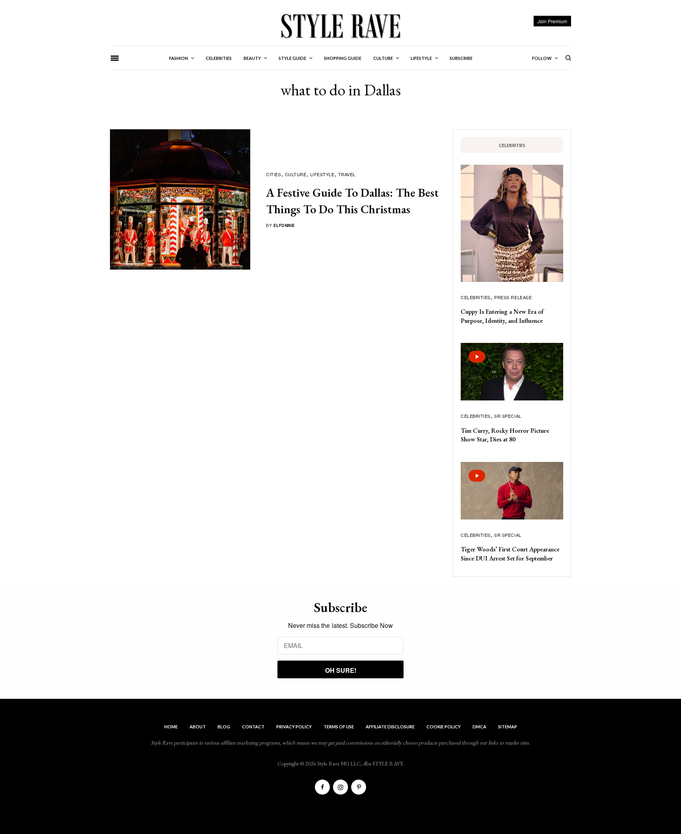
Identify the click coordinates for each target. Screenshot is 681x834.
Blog (224, 726)
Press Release (513, 297)
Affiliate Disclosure (390, 726)
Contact (253, 726)
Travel (346, 174)
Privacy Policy (294, 726)
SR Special (507, 416)
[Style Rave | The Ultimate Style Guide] (340, 25)
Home (171, 726)
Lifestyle (322, 174)
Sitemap (507, 726)
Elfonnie (284, 225)
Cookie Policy (443, 726)
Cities (273, 174)
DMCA (479, 726)
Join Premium (552, 21)
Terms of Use (339, 726)
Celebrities (476, 297)
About (198, 726)
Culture (296, 174)
